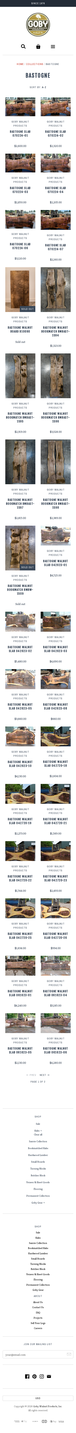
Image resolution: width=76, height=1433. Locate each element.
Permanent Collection (38, 1195)
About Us (38, 1302)
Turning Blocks (38, 1168)
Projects (38, 1317)
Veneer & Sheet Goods (38, 1182)
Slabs (37, 1130)
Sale (38, 1123)
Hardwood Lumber (38, 1155)
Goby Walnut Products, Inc (47, 1406)
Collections (34, 64)
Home (20, 64)
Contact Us (38, 1307)
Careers (38, 1328)
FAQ (38, 1312)
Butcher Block (38, 1175)
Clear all (38, 1134)
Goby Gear (37, 1202)
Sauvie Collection (38, 1141)
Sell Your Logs (38, 1323)
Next (43, 1075)
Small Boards (38, 1161)
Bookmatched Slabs (38, 1148)
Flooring (38, 1189)
